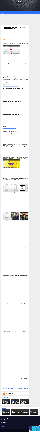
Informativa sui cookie (3, 422)
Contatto (3, 13)
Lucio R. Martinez (8, 39)
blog (3, 411)
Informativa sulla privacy (4, 419)
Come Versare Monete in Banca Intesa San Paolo (24, 402)
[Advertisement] (20, 6)
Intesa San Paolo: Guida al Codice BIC (8, 388)
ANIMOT (20, 1)
